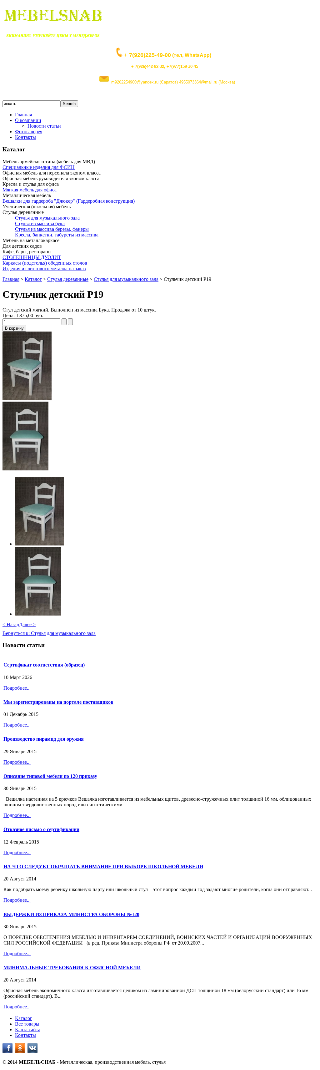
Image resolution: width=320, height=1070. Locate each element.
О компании (28, 120)
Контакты (25, 137)
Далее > (27, 624)
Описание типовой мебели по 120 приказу (50, 776)
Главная (23, 114)
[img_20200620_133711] (27, 398)
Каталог (33, 279)
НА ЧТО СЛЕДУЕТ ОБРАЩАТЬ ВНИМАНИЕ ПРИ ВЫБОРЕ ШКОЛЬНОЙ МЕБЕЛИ (103, 866)
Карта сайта (27, 1029)
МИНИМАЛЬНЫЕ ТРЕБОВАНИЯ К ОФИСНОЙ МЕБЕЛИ (72, 967)
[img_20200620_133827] (25, 468)
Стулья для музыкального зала (126, 279)
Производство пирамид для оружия (43, 739)
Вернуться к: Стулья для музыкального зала (49, 633)
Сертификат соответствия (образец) (44, 664)
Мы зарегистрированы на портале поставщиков (58, 702)
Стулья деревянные (67, 279)
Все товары (27, 1024)
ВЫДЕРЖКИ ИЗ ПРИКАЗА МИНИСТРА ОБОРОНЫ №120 (71, 914)
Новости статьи (44, 126)
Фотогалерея (28, 131)
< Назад (10, 624)
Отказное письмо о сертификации (41, 829)
